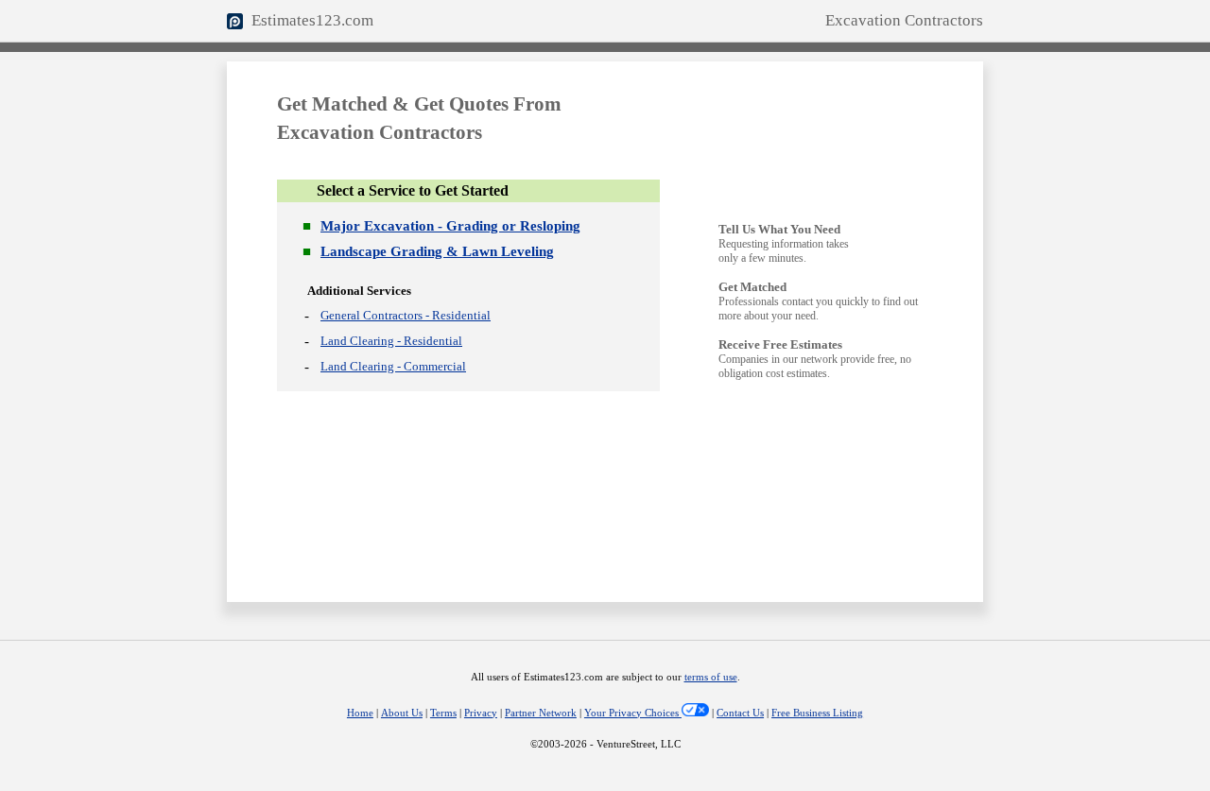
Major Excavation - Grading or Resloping (450, 225)
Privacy (480, 713)
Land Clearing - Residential (391, 341)
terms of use (710, 677)
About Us (402, 713)
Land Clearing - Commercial (393, 366)
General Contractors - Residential (405, 315)
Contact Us (740, 713)
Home (360, 713)
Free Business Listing (817, 713)
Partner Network (541, 713)
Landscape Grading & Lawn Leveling (437, 251)
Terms (443, 713)
